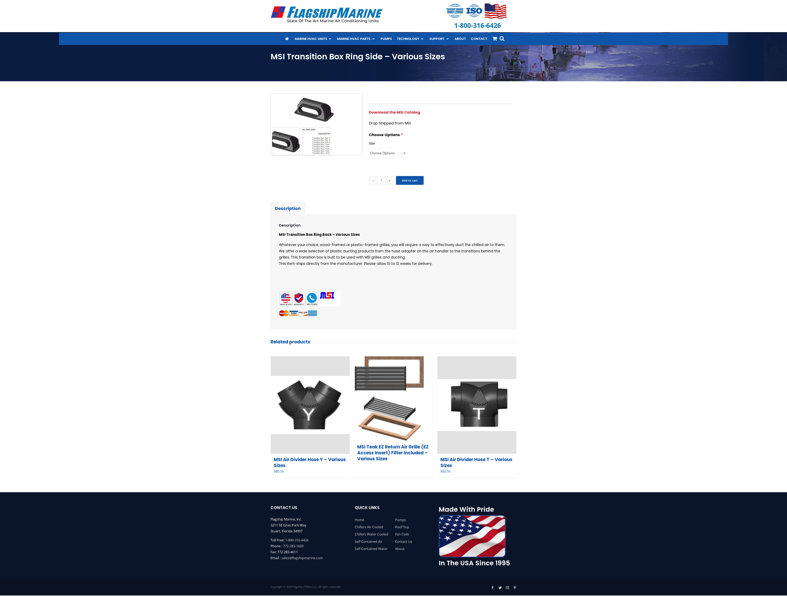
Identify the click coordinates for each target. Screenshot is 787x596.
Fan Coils (402, 534)
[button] (502, 38)
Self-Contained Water (371, 548)
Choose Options (386, 139)
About (400, 548)
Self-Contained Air (368, 541)
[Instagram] (507, 587)
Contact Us (403, 541)
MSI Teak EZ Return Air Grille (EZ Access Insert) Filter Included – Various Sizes (393, 453)
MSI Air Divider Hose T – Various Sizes (476, 462)
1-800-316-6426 (297, 540)
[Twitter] (500, 587)
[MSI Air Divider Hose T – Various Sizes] (476, 405)
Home (359, 520)
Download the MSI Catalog (394, 112)
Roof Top (402, 527)
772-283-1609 (293, 546)
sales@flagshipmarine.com (302, 558)
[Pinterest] (514, 587)
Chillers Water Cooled (371, 534)
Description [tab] (288, 208)
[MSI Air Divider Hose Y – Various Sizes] (310, 405)
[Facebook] (492, 587)
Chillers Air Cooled (369, 527)
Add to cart (410, 180)
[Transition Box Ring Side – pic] (317, 108)
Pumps (400, 520)
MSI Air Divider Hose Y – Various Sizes (310, 462)
